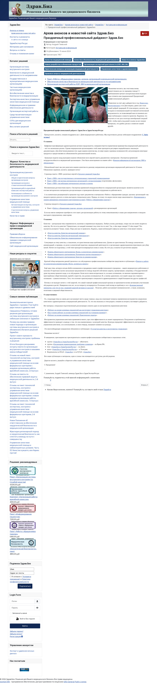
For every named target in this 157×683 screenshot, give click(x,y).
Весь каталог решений (19, 126)
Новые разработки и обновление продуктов (63, 64)
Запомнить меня (19, 613)
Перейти (107, 389)
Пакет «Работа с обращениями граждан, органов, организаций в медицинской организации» (87, 79)
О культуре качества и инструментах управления (109, 329)
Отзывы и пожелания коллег (22, 53)
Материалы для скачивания (21, 47)
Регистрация (15, 636)
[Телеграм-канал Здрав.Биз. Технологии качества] (25, 268)
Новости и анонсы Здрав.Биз (133, 60)
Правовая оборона (17, 234)
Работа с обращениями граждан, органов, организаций (73, 208)
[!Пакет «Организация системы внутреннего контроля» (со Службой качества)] (22, 471)
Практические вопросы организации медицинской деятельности (71, 69)
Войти (25, 626)
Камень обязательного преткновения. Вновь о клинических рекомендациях (75, 252)
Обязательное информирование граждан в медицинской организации (23, 240)
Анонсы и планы (17, 30)
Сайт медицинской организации (24, 246)
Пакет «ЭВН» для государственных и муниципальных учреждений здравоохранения (78, 178)
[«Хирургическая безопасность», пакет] (22, 542)
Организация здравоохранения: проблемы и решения (73, 344)
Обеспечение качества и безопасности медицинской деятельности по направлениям (84, 81)
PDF (145, 33)
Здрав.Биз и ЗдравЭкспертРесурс (66, 341)
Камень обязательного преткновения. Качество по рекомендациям (72, 257)
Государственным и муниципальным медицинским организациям (24, 81)
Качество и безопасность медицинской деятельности (96, 60)
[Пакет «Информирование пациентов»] (22, 508)
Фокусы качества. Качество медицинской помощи (66, 233)
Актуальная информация (66, 48)
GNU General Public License (75, 682)
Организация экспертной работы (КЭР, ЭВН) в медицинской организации (78, 84)
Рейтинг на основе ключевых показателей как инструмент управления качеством (77, 310)
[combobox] (21, 153)
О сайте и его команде (19, 40)
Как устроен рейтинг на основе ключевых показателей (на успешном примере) (77, 312)
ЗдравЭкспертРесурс (19, 43)
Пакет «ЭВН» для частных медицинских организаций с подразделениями (74, 181)
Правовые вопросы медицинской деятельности (64, 74)
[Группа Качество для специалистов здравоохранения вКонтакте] (25, 282)
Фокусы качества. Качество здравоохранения (64, 238)
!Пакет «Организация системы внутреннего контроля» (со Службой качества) (23, 479)
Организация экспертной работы (24, 111)
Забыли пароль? (16, 631)
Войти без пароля (27, 619)
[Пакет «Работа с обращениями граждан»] (22, 525)
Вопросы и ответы (18, 50)
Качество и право (17, 216)
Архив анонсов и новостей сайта (23, 33)
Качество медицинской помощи (58, 60)
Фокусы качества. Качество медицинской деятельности (68, 235)
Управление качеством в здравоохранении (118, 69)
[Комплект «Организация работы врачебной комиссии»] (22, 490)
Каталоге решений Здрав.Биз (89, 174)
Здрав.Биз (69, 352)
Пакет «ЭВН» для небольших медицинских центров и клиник (70, 183)
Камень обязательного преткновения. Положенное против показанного (74, 254)
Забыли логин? (16, 634)
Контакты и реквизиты (20, 37)
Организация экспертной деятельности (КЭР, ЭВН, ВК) (106, 64)
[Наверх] (153, 679)
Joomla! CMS (5, 682)
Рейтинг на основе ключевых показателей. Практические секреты (72, 315)
